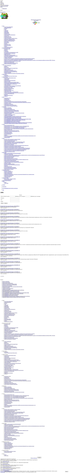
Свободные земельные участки (9, 151)
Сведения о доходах (7, 103)
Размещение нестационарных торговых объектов (12, 146)
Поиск (3, 181)
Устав (5, 29)
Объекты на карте (7, 81)
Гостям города (6, 35)
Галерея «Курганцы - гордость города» (10, 38)
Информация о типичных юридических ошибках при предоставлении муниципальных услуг (20, 135)
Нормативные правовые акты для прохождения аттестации (12, 286)
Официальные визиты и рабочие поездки (11, 91)
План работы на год (7, 100)
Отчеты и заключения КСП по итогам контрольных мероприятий (15, 101)
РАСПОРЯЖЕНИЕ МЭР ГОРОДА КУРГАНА (12, 121)
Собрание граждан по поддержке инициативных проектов (14, 73)
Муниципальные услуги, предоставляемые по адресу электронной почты (16, 126)
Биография (6, 75)
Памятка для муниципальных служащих (11, 62)
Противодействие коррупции (9, 315)
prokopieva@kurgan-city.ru (7, 466)
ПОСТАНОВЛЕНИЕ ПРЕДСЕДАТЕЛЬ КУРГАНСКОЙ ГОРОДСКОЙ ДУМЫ (17, 119)
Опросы (5, 46)
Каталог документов (7, 107)
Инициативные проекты (8, 47)
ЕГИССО (5, 96)
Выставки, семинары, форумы (9, 163)
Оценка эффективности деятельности (10, 361)
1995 (3, 190)
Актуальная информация (8, 26)
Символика (6, 30)
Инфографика (6, 32)
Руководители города (7, 37)
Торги (3, 138)
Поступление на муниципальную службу (11, 52)
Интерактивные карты (8, 179)
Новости (5, 66)
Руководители (6, 78)
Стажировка (6, 51)
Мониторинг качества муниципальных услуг (11, 131)
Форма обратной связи (8, 166)
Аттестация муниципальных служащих (10, 55)
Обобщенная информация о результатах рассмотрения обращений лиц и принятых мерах (19, 174)
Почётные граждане (7, 36)
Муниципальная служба (8, 87)
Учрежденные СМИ (7, 368)
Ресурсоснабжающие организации (10, 167)
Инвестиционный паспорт (8, 157)
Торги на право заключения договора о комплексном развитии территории (16, 419)
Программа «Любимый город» (9, 39)
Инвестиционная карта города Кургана (10, 158)
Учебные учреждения (8, 57)
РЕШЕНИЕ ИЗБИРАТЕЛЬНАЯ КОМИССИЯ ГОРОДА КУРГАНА (15, 123)
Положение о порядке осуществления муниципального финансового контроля (17, 102)
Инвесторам (4, 152)
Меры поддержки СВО (8, 129)
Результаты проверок (7, 89)
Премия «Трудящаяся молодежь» (9, 314)
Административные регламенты (9, 114)
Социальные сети (7, 448)
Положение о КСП (7, 376)
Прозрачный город (7, 44)
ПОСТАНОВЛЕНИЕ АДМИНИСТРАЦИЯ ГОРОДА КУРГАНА (15, 116)
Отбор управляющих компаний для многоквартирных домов (14, 412)
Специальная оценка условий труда (10, 383)
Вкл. (6, 5)
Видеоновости (6, 42)
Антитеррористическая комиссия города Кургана (12, 85)
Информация (4, 8)
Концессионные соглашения (9, 144)
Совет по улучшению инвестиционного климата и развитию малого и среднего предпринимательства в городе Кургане (24, 155)
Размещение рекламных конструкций (10, 143)
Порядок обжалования (8, 108)
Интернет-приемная (7, 72)
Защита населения (7, 84)
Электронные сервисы (8, 132)
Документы (4, 106)
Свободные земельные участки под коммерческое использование (15, 149)
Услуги (3, 124)
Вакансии (6, 49)
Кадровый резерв (7, 48)
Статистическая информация (9, 93)
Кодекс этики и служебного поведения (10, 384)
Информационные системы (9, 90)
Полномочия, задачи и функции (9, 86)
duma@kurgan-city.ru (6, 464)
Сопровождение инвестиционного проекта (11, 161)
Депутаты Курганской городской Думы (10, 68)
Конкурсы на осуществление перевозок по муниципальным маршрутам (16, 145)
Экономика (6, 31)
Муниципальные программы (7, 285)
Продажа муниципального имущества (10, 140)
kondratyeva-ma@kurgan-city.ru (8, 469)
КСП (3, 97)
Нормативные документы (8, 104)
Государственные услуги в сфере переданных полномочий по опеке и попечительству (18, 128)
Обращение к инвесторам (8, 154)
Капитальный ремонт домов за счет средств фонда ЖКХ (13, 142)
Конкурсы (6, 50)
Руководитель (6, 98)
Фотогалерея (6, 41)
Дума (3, 64)
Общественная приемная (8, 95)
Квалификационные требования (9, 53)
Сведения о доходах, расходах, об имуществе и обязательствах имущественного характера (19, 58)
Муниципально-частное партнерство (10, 168)
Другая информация (7, 403)
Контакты (6, 94)
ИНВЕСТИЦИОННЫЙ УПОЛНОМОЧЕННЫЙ (12, 153)
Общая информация (7, 27)
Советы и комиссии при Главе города (10, 352)
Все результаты (2, 12)
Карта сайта (6, 183)
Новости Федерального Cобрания (10, 63)
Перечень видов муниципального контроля (11, 130)
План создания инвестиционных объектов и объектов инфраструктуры (16, 159)
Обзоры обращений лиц (8, 173)
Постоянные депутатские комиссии (10, 70)
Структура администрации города (10, 77)
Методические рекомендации (9, 337)
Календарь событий (7, 45)
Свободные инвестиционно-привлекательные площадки (13, 162)
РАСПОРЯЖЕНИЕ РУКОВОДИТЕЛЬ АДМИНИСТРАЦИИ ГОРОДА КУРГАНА (18, 122)
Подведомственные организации (9, 80)
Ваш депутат (6, 67)
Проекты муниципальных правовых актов (11, 82)
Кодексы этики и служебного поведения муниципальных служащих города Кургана (18, 59)
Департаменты (6, 79)
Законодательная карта (8, 176)
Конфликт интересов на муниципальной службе (12, 61)
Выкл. (8, 5)
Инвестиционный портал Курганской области (12, 164)
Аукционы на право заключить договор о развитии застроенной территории (17, 418)
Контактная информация (8, 56)
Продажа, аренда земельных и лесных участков (12, 139)
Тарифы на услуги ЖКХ (8, 115)
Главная (3, 184)
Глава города (4, 74)
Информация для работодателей (9, 330)
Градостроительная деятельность (9, 34)
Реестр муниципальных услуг (9, 125)
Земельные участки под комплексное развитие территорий (14, 150)
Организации (6, 307)
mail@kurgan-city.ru (6, 461)
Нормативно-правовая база (8, 175)
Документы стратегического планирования (11, 111)
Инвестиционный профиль (8, 169)
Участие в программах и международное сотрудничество (13, 92)
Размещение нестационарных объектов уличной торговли (14, 147)
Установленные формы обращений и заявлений (12, 83)
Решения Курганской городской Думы (10, 71)
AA (1, 3)
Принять (66, 471)
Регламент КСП (7, 99)
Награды (5, 43)
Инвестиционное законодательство (10, 160)
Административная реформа (9, 88)
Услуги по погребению (8, 136)
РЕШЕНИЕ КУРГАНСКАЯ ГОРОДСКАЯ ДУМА (12, 117)
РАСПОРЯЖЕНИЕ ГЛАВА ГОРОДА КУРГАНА (12, 120)
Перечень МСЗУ (7, 137)
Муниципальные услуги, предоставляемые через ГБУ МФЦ (14, 127)
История (5, 28)
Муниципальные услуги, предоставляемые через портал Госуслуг (15, 396)
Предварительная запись (8, 133)
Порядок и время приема (8, 171)
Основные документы (8, 113)
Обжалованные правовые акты (9, 109)
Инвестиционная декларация (9, 156)
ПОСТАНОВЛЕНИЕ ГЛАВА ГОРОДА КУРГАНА (12, 118)
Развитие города (7, 308)
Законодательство (7, 54)
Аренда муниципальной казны (9, 411)
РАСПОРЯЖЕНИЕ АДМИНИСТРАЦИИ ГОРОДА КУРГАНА (12, 293)
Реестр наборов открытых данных (10, 178)
